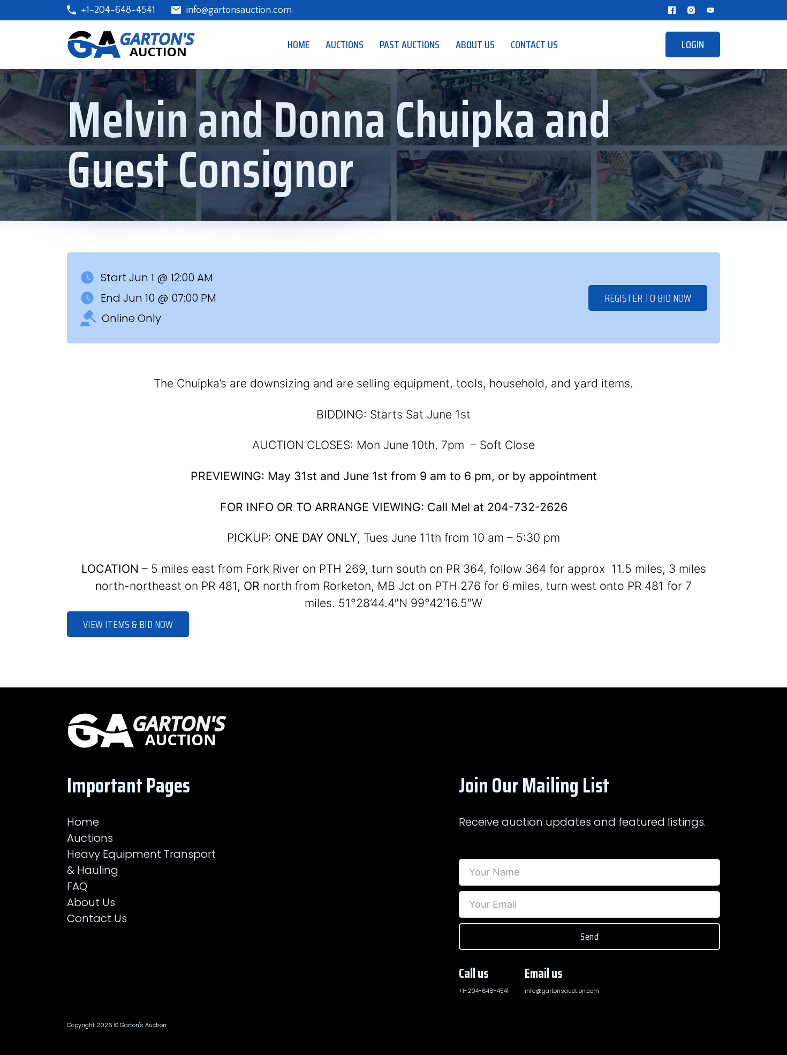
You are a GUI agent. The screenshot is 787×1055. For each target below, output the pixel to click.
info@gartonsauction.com (239, 10)
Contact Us (534, 44)
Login (693, 44)
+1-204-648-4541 (118, 10)
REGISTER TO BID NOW (647, 297)
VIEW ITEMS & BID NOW (128, 624)
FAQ (77, 886)
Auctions (345, 44)
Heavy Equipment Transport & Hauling (141, 862)
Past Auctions (410, 44)
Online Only (131, 318)
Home (298, 44)
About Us (475, 44)
